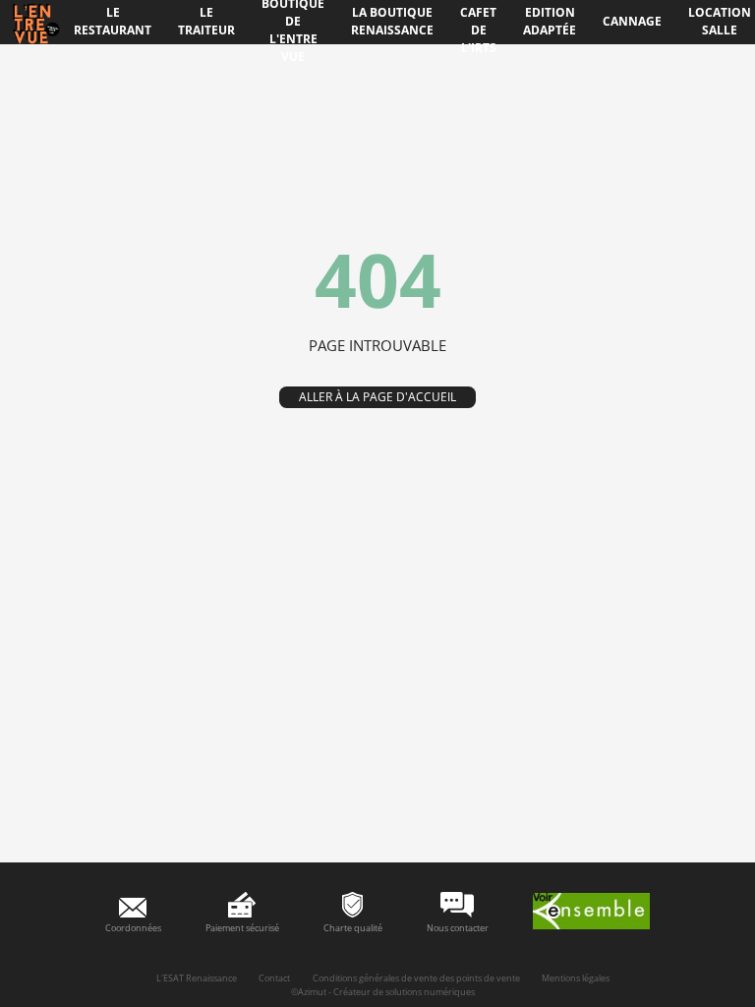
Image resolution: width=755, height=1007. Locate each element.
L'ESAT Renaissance (196, 978)
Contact (274, 978)
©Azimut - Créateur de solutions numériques (383, 991)
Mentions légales (576, 978)
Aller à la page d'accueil (377, 396)
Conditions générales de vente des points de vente (416, 978)
